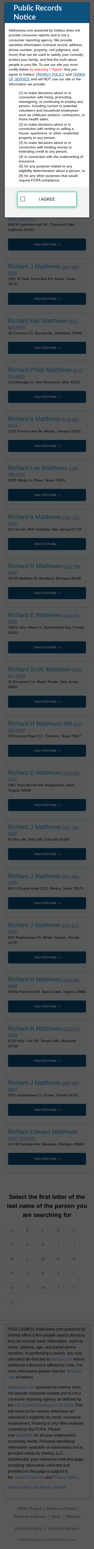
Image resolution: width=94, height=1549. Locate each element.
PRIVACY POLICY (50, 74)
